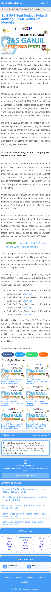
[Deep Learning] (9, 544)
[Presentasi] (41, 544)
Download (27, 294)
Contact (18, 578)
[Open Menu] (42, 3)
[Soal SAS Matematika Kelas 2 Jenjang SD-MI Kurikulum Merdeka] (38, 415)
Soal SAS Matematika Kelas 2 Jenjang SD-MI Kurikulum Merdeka (36, 426)
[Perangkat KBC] (25, 544)
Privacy (29, 578)
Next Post (9, 435)
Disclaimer (25, 582)
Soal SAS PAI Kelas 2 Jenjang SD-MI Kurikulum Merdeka (37, 381)
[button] (43, 354)
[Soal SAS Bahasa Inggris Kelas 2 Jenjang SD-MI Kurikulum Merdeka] (13, 415)
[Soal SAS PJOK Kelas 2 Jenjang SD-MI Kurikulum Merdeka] (38, 392)
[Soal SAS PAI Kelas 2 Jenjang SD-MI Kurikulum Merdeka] (38, 370)
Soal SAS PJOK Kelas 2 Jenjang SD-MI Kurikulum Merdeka (37, 404)
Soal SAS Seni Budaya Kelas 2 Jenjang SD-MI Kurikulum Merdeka (24, 19)
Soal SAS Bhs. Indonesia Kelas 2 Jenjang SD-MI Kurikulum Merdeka (11, 381)
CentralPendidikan (11, 3)
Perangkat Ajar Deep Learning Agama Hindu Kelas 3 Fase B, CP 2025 (24, 490)
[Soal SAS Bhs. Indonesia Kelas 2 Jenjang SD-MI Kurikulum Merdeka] (13, 370)
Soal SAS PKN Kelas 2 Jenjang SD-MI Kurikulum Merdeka (12, 404)
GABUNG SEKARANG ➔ (25, 475)
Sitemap (41, 578)
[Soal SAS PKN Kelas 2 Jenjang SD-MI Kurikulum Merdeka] (13, 392)
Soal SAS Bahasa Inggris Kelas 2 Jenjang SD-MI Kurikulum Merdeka (12, 426)
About (7, 578)
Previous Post (40, 435)
